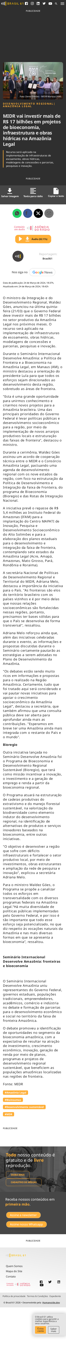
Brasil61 (47, 258)
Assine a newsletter (23, 1215)
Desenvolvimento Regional (28, 103)
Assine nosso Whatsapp (26, 1224)
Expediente (55, 1296)
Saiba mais (18, 1174)
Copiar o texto (56, 196)
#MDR (8, 1114)
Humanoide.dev (51, 1302)
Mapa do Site (14, 1271)
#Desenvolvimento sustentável (24, 1107)
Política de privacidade (14, 1296)
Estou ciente (40, 1329)
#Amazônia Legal (15, 1092)
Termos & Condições (37, 1296)
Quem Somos (14, 1266)
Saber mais (53, 1330)
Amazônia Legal (17, 106)
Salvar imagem (10, 196)
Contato (11, 1276)
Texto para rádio (33, 196)
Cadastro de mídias (24, 1182)
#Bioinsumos (13, 1100)
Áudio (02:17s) (39, 239)
